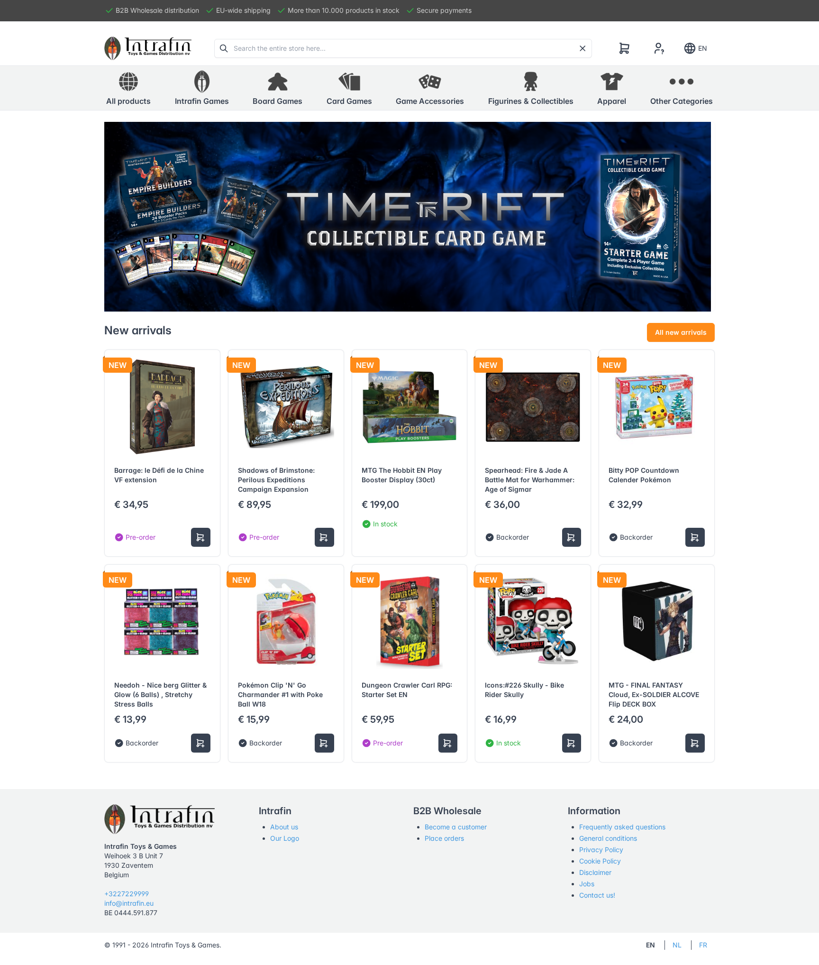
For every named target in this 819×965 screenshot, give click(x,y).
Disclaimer (595, 872)
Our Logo (284, 838)
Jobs (586, 884)
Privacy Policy (601, 850)
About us (284, 827)
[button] (202, 88)
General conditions (608, 838)
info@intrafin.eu (129, 903)
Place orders (444, 838)
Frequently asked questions (622, 827)
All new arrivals (681, 332)
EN (702, 48)
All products (128, 101)
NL (677, 945)
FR (703, 945)
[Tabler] (147, 48)
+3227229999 (126, 894)
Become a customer (456, 827)
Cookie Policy (600, 861)
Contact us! (597, 895)
